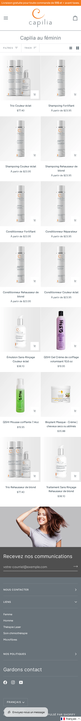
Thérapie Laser (12, 627)
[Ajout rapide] (75, 94)
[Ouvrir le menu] (9, 18)
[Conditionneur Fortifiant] (20, 203)
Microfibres (10, 639)
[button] (70, 719)
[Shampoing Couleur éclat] (20, 138)
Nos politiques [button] (14, 654)
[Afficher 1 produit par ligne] (70, 48)
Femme (7, 614)
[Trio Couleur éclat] (20, 78)
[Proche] (72, 680)
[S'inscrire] (67, 703)
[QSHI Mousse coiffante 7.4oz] (20, 394)
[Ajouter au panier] (35, 94)
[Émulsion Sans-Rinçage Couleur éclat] (20, 329)
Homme (8, 620)
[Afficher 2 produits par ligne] (77, 48)
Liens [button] (7, 602)
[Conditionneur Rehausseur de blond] (20, 264)
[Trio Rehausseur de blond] (20, 459)
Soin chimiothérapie (15, 633)
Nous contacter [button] (16, 589)
